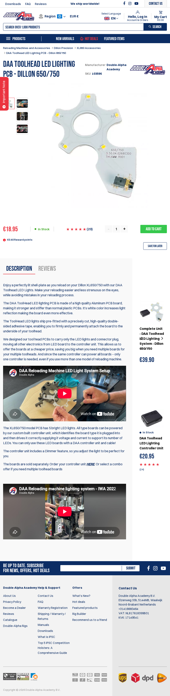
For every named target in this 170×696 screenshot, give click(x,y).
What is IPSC (46, 637)
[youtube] (136, 3)
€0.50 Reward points (19, 239)
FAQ (28, 4)
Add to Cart (154, 229)
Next (162, 338)
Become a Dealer (14, 608)
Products (18, 38)
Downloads (13, 4)
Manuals (43, 625)
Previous (141, 338)
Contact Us (45, 596)
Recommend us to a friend (89, 620)
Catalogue (10, 620)
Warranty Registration (53, 608)
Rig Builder (79, 614)
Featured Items (114, 38)
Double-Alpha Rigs (15, 626)
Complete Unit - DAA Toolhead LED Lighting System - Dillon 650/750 (152, 339)
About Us (9, 596)
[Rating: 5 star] (149, 464)
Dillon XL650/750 (90, 285)
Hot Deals (91, 38)
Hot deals (78, 602)
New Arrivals (65, 38)
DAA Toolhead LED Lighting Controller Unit (151, 443)
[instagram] (130, 3)
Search (157, 27)
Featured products (85, 608)
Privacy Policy (12, 602)
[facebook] (124, 3)
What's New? (81, 596)
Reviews (41, 4)
